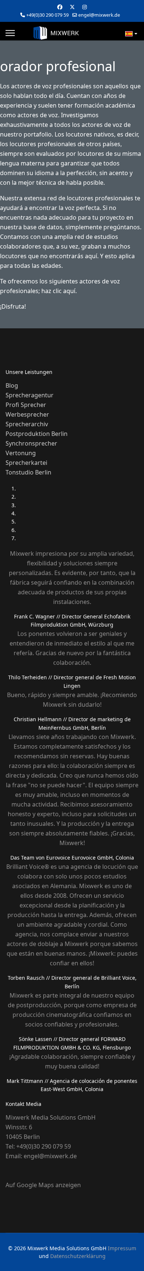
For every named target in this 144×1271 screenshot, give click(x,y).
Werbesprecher (27, 414)
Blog (12, 385)
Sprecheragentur (30, 395)
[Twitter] (72, 6)
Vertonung (21, 453)
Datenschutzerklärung (78, 1255)
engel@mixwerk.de (99, 15)
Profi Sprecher (26, 405)
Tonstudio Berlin (28, 472)
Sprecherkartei (26, 463)
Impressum (122, 1248)
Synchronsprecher (31, 443)
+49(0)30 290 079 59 (47, 15)
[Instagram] (84, 6)
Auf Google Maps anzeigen (43, 1185)
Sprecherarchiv (27, 424)
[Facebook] (59, 6)
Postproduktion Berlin (37, 434)
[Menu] (10, 33)
